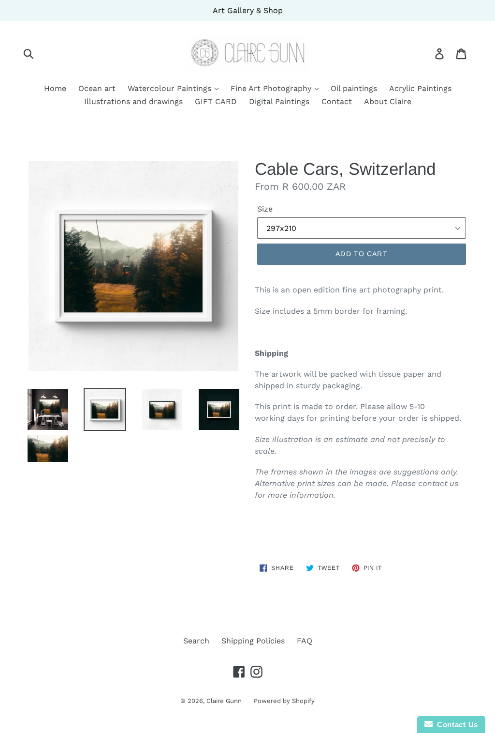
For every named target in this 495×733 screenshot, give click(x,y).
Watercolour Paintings (171, 88)
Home (55, 88)
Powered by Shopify (284, 700)
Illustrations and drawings (133, 101)
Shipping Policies (253, 640)
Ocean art (97, 88)
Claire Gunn (224, 700)
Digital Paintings (279, 101)
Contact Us (455, 724)
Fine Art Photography (272, 88)
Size (265, 209)
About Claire (387, 101)
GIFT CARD (216, 101)
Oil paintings (354, 88)
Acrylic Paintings (420, 88)
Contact (336, 101)
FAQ (304, 640)
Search (196, 640)
